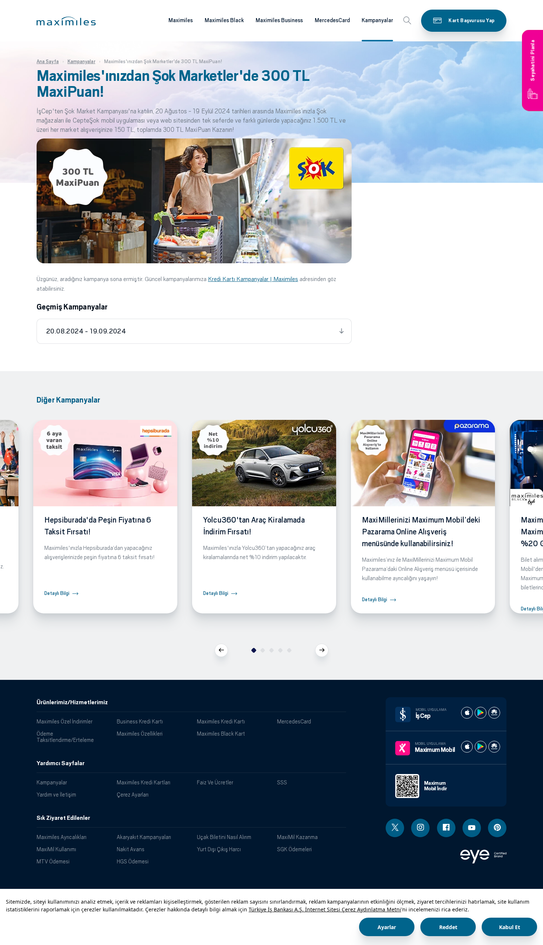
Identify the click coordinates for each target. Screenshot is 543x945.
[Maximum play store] (480, 747)
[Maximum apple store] (467, 747)
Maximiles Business (279, 20)
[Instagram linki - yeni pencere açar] (420, 828)
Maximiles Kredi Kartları (143, 782)
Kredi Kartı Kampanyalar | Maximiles (253, 279)
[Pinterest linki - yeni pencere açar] (497, 828)
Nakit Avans (130, 849)
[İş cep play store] (480, 713)
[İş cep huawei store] (494, 713)
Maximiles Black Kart (221, 733)
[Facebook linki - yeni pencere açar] (446, 828)
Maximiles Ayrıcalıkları (61, 837)
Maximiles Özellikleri (140, 733)
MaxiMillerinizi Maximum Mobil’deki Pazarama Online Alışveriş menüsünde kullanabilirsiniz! (421, 532)
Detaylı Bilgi (56, 593)
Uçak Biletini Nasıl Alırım (224, 837)
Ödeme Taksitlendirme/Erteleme (65, 736)
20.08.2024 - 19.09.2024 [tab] (86, 331)
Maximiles (180, 20)
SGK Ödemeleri (294, 849)
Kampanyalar (377, 20)
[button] (66, 21)
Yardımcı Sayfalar (61, 763)
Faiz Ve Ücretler (215, 782)
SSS (282, 782)
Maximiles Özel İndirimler (64, 721)
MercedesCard (332, 20)
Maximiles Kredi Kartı (221, 721)
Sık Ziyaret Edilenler (63, 818)
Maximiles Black (224, 20)
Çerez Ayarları (132, 794)
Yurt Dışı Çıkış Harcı (219, 849)
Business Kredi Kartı (140, 721)
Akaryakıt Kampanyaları (144, 837)
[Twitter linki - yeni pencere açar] (395, 828)
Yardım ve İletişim (56, 794)
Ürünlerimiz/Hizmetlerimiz (72, 702)
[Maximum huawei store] (494, 747)
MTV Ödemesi (53, 861)
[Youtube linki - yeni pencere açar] (471, 828)
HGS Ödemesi (132, 861)
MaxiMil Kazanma (297, 837)
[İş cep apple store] (467, 713)
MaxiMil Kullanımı (56, 849)
